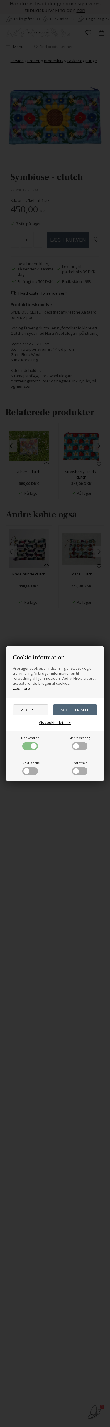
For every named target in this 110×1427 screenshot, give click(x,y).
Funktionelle (30, 763)
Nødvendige (30, 738)
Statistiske (79, 763)
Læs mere (21, 688)
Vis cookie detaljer (55, 722)
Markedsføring (79, 738)
